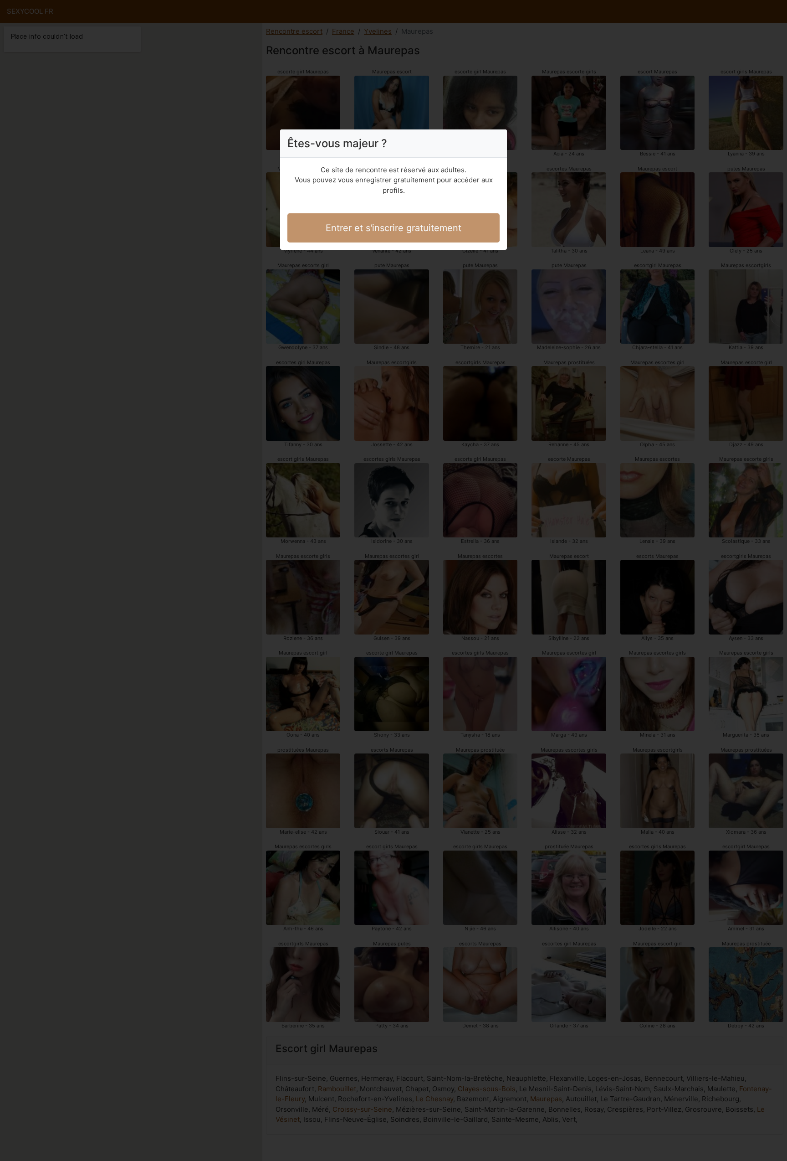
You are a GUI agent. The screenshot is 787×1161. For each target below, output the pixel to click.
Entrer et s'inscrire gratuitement (393, 227)
